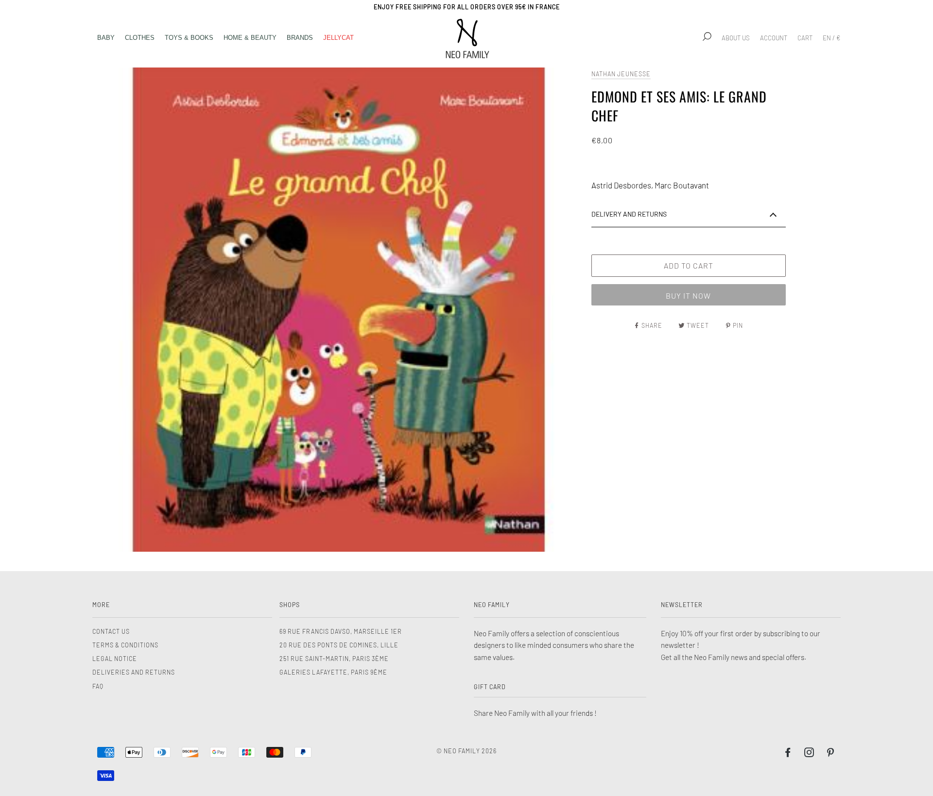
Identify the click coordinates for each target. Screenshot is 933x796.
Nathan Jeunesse (621, 73)
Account (773, 38)
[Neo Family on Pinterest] (831, 753)
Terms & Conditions (125, 645)
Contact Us (111, 631)
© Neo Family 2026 (466, 750)
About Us (736, 38)
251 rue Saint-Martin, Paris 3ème (334, 658)
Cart (804, 38)
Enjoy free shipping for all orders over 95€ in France (467, 6)
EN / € (831, 38)
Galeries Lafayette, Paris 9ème (333, 672)
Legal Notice (114, 658)
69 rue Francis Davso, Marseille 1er (340, 631)
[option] (339, 310)
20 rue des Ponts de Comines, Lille (338, 645)
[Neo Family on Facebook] (788, 753)
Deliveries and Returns (133, 672)
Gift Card (490, 686)
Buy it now (688, 295)
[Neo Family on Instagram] (809, 753)
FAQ (98, 686)
